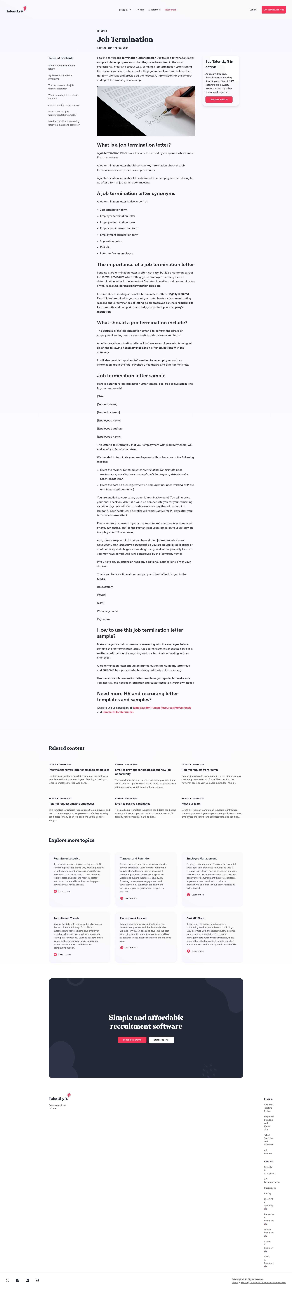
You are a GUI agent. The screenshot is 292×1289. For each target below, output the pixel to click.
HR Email (102, 30)
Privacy (244, 1282)
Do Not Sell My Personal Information (268, 1282)
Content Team (104, 47)
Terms (235, 1282)
